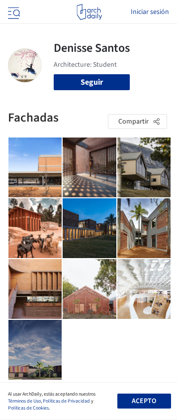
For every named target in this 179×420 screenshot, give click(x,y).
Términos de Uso (24, 401)
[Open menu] (13, 12)
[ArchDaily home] (89, 12)
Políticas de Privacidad (66, 401)
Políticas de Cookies (28, 408)
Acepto (144, 401)
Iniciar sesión (150, 11)
